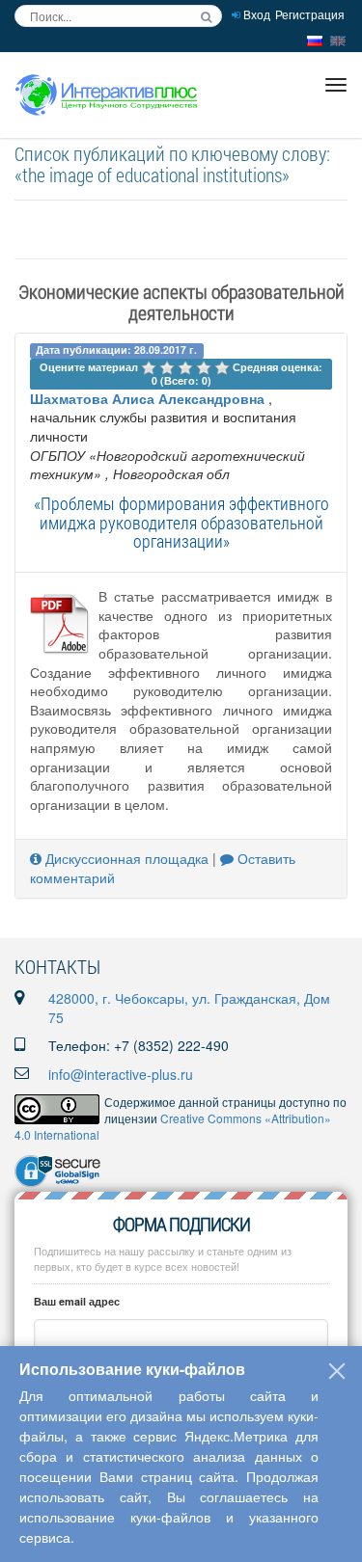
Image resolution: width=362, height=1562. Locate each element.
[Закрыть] (336, 1371)
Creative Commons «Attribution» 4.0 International (172, 1126)
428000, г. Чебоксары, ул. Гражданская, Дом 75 (189, 1007)
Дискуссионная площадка (125, 858)
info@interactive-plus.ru (120, 1074)
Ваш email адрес (77, 1301)
